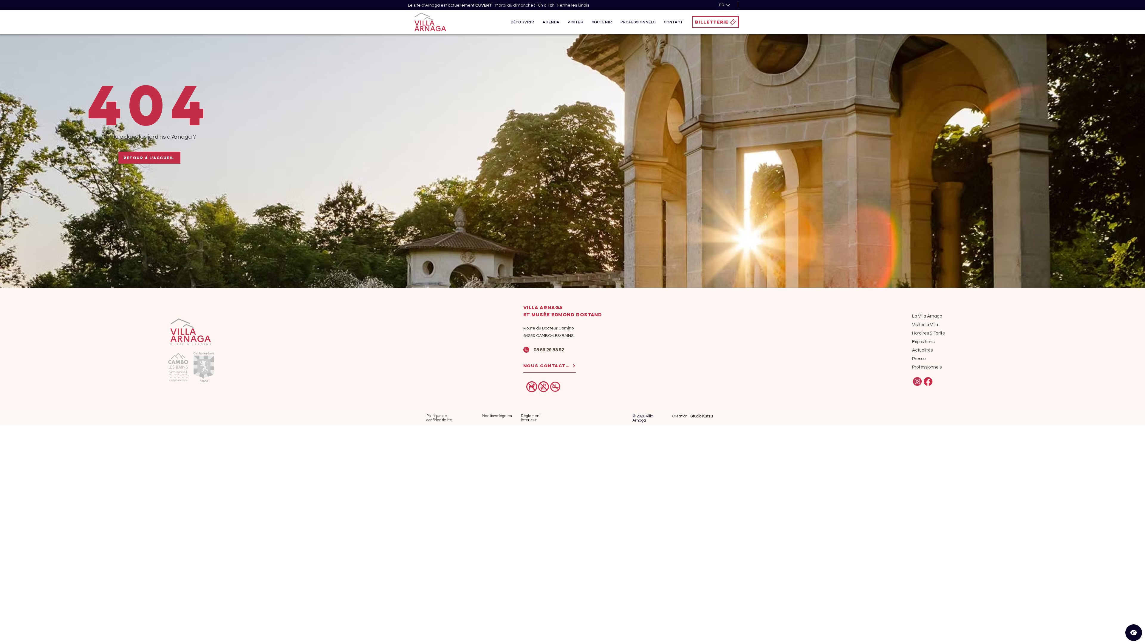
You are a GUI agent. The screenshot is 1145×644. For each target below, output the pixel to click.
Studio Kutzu (701, 416)
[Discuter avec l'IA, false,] (1133, 632)
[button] (523, 22)
